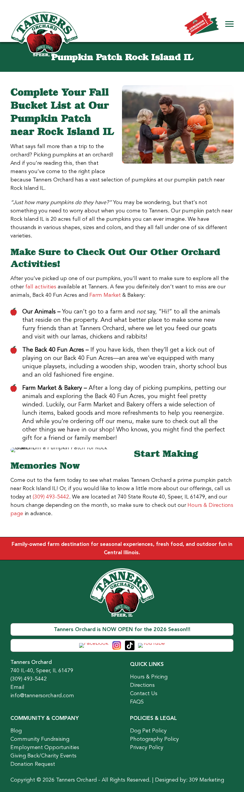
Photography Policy (154, 739)
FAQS (137, 702)
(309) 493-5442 (51, 497)
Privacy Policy (146, 747)
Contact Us (143, 693)
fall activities (40, 286)
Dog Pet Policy (148, 730)
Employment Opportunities (44, 747)
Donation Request (32, 764)
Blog (16, 730)
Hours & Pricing (149, 677)
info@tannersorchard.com (42, 695)
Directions (142, 685)
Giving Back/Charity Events (43, 755)
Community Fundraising (39, 739)
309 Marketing (206, 780)
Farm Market (105, 295)
